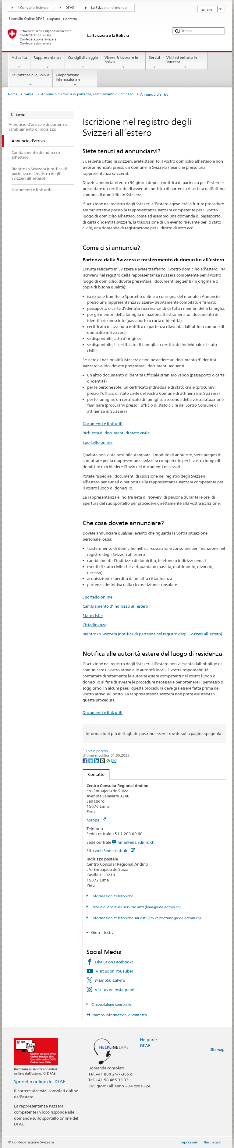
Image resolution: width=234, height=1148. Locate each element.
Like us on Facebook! (114, 961)
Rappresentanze (48, 57)
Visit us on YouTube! (114, 971)
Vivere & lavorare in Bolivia (121, 59)
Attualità (19, 57)
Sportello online (97, 442)
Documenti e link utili (102, 423)
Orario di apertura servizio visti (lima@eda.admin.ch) (135, 907)
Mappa (93, 820)
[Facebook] (85, 760)
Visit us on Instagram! (114, 989)
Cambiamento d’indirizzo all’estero (115, 606)
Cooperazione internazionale (68, 76)
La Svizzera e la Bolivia (30, 74)
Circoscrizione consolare (110, 1004)
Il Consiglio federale (32, 8)
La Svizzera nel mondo (109, 8)
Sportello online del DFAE (39, 1081)
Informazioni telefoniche (111, 896)
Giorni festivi (103, 932)
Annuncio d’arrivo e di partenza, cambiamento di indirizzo (87, 94)
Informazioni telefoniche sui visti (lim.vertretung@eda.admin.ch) (145, 918)
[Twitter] (91, 760)
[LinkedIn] (97, 760)
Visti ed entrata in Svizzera (181, 59)
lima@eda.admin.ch (136, 842)
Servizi (154, 57)
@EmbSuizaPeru (110, 980)
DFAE (70, 8)
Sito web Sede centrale (108, 850)
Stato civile (93, 615)
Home (12, 94)
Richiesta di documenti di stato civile (116, 432)
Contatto (94, 774)
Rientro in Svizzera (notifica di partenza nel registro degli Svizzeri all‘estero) (152, 633)
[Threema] (103, 760)
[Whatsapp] (109, 760)
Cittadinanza (94, 624)
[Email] (114, 760)
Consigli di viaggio (83, 57)
